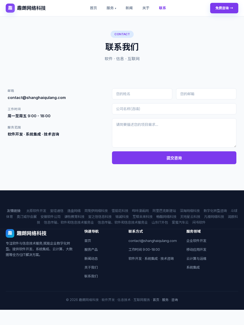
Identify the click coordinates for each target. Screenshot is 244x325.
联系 (162, 8)
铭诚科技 (122, 217)
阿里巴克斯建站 (164, 211)
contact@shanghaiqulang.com (152, 241)
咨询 (174, 300)
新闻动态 (91, 258)
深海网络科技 (190, 211)
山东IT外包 (160, 222)
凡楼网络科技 (214, 217)
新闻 (129, 8)
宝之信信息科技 (100, 217)
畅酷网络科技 (166, 217)
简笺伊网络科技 (96, 211)
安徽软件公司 (51, 217)
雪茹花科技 (120, 211)
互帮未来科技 (142, 217)
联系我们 (91, 276)
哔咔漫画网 (140, 211)
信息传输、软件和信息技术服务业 (69, 222)
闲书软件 (199, 222)
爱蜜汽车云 (180, 222)
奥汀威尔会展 (27, 217)
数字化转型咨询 (215, 211)
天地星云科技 (190, 217)
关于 (145, 8)
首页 (93, 8)
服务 (111, 8)
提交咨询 (174, 158)
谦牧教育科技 (74, 217)
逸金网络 (74, 211)
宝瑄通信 (56, 211)
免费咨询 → (224, 8)
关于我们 (91, 267)
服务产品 (91, 249)
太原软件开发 (36, 211)
